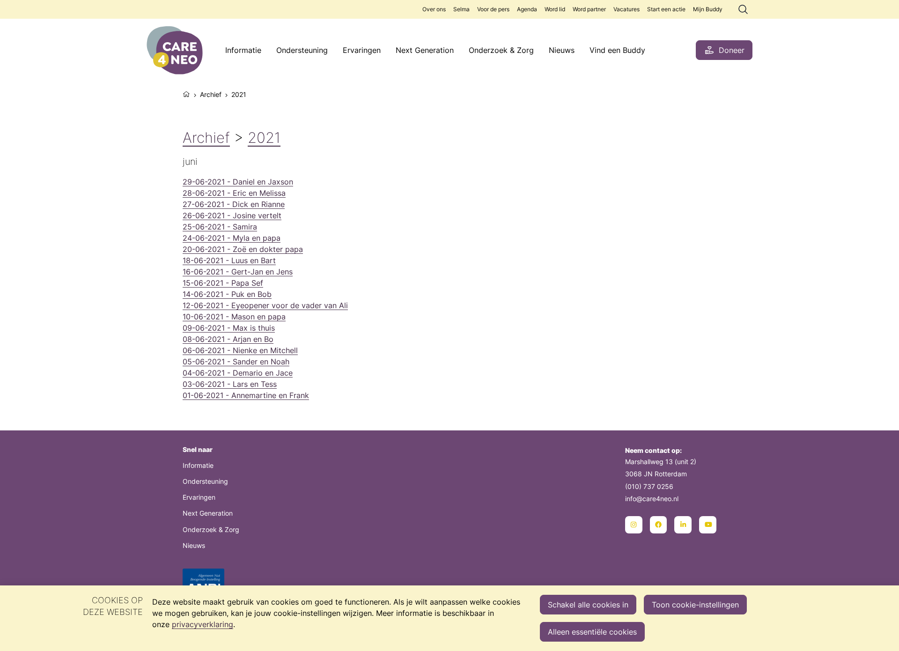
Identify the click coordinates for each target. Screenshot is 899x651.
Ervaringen (362, 50)
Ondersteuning (302, 50)
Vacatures (626, 9)
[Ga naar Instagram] (633, 524)
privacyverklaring (202, 624)
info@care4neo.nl (651, 499)
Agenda (527, 9)
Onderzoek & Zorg (501, 50)
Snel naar (198, 449)
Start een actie (666, 9)
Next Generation (425, 50)
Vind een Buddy (617, 50)
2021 (264, 138)
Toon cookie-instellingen (695, 604)
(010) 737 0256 (649, 486)
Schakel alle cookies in (588, 604)
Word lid (555, 9)
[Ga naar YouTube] (707, 524)
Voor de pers (493, 9)
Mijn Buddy (707, 9)
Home (186, 93)
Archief (210, 94)
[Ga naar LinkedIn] (683, 524)
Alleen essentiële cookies (592, 631)
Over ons (434, 9)
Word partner (589, 9)
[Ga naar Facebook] (658, 524)
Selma (461, 9)
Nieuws (562, 50)
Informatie (243, 50)
